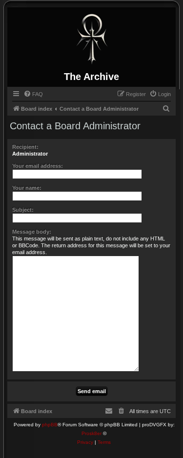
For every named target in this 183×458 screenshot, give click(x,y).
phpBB (50, 424)
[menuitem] (33, 94)
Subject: (23, 210)
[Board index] (91, 39)
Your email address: (37, 166)
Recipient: (25, 147)
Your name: (26, 188)
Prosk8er (91, 433)
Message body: (31, 232)
